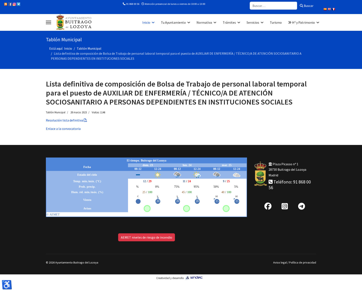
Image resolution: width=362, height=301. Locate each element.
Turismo (276, 22)
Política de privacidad (302, 262)
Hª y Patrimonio (303, 22)
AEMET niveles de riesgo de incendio (146, 237)
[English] (330, 10)
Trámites (229, 22)
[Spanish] (325, 10)
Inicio (146, 22)
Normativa (204, 22)
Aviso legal (280, 262)
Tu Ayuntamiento (173, 22)
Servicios (253, 22)
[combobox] (273, 6)
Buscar (308, 6)
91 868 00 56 (132, 3)
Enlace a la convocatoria (63, 129)
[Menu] (48, 22)
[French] (334, 10)
